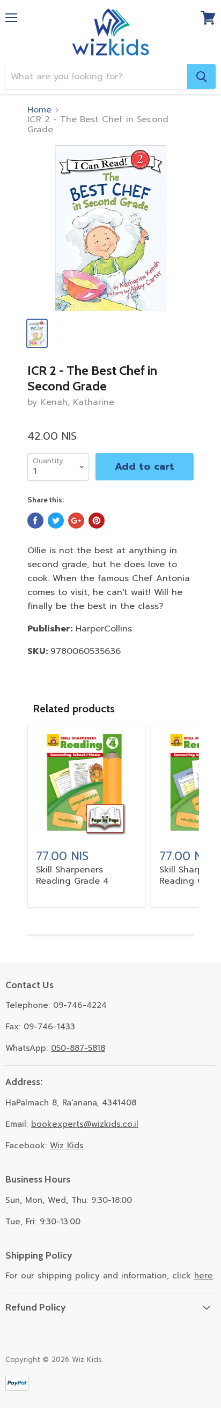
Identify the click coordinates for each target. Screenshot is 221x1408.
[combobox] (96, 76)
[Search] (201, 76)
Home (39, 110)
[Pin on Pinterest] (97, 521)
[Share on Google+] (76, 521)
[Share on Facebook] (35, 521)
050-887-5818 (78, 1048)
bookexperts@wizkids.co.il (84, 1124)
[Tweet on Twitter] (56, 521)
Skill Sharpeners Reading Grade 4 (72, 875)
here (203, 1276)
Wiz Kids (67, 1145)
